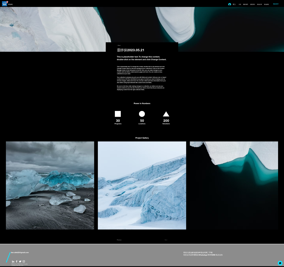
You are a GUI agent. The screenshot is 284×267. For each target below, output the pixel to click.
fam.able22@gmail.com (20, 252)
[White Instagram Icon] (23, 261)
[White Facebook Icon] (16, 261)
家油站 (10, 4)
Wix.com (21, 265)
